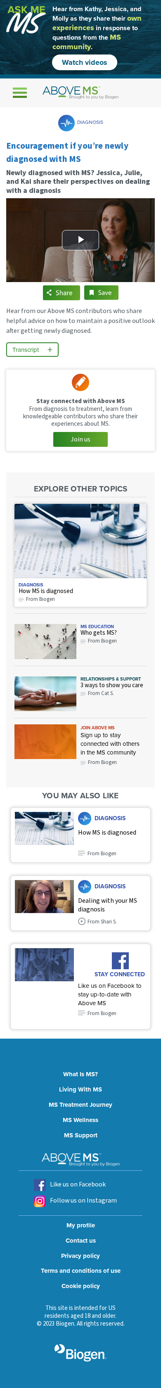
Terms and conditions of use (81, 1270)
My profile (80, 1225)
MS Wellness (80, 1120)
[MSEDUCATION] (45, 641)
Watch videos (84, 62)
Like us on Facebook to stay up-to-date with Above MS (110, 994)
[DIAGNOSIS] (80, 541)
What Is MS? (80, 1074)
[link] (45, 741)
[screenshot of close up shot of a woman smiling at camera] (44, 903)
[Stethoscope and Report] (44, 835)
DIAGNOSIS (31, 584)
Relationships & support (110, 678)
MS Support (80, 1135)
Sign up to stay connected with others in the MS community (110, 744)
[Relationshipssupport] (45, 693)
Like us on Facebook (78, 1184)
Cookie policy (81, 1286)
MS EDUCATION (97, 626)
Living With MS (80, 1089)
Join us (80, 439)
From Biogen (102, 762)
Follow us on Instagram (83, 1200)
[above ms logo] (80, 92)
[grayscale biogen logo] (80, 1353)
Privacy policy (80, 1255)
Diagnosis (90, 122)
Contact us (81, 1240)
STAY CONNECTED (120, 974)
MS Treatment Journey (80, 1104)
